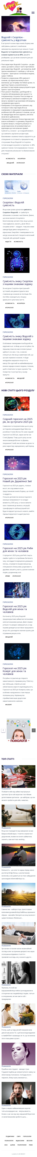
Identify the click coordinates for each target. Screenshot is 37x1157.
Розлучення (22, 1145)
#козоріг (8, 704)
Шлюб (12, 1145)
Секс (6, 1145)
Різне (31, 1145)
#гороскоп (21, 163)
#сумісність (10, 158)
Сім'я (18, 1136)
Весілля (29, 1141)
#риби (7, 576)
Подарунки (10, 1136)
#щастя (8, 242)
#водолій (10, 163)
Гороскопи (27, 1136)
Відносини (20, 1141)
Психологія (6, 789)
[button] (33, 12)
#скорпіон (21, 158)
